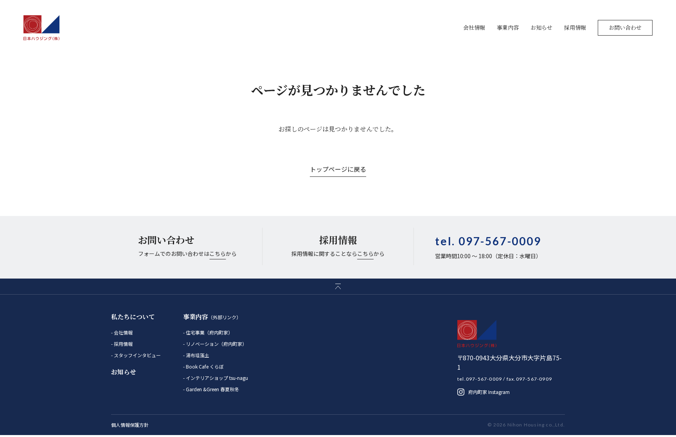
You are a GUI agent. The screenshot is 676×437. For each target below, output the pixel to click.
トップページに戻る (338, 169)
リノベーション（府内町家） (216, 343)
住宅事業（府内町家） (209, 332)
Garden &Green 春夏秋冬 (212, 389)
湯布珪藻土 (197, 355)
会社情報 (474, 27)
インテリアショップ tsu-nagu (216, 377)
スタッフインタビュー (137, 355)
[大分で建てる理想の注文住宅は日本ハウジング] (41, 27)
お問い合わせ (625, 27)
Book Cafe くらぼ (204, 366)
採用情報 (575, 27)
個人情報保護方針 (130, 424)
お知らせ (541, 27)
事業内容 (508, 27)
